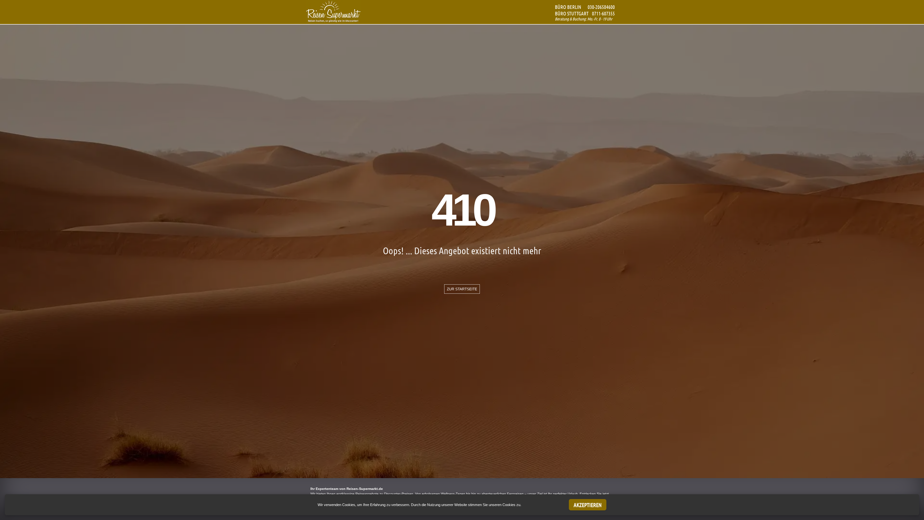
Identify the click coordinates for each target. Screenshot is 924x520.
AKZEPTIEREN (588, 504)
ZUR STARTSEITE (462, 289)
